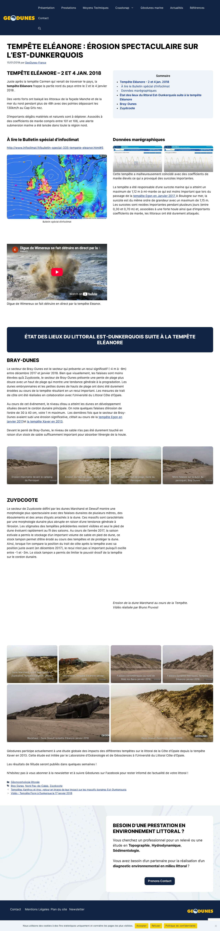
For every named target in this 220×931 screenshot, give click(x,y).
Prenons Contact (159, 881)
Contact (43, 18)
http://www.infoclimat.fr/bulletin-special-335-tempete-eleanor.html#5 (55, 147)
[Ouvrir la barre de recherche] (39, 28)
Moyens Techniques (95, 7)
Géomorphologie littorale (25, 782)
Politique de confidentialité (180, 925)
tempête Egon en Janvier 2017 (154, 196)
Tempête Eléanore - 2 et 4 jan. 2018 (144, 82)
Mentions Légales (37, 909)
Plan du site (59, 909)
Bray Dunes (17, 785)
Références (197, 7)
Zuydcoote (127, 108)
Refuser (156, 925)
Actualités (176, 7)
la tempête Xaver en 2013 (45, 421)
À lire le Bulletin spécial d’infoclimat (145, 86)
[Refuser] (215, 926)
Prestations (68, 7)
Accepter (141, 925)
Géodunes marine (152, 7)
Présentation (46, 7)
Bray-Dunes (128, 104)
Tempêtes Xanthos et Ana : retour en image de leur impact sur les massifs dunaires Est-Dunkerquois (68, 789)
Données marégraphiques (139, 90)
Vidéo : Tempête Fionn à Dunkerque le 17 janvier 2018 (41, 793)
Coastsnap (122, 7)
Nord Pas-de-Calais (36, 785)
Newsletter (76, 909)
